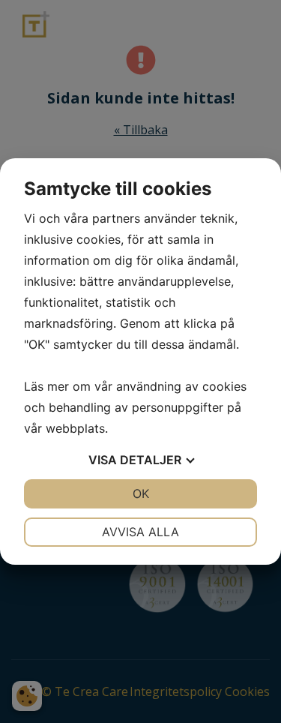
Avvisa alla (140, 531)
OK (141, 493)
